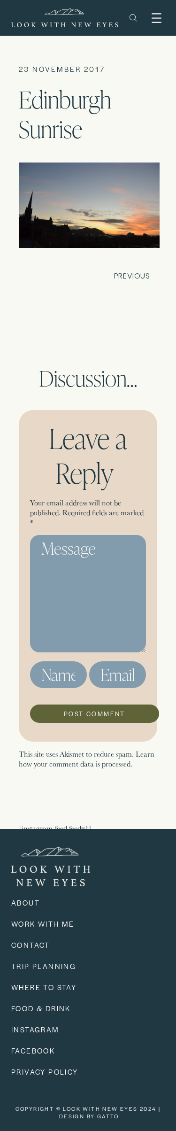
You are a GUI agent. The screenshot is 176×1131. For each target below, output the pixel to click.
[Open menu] (156, 18)
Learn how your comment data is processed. (86, 759)
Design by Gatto (89, 1116)
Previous (132, 276)
